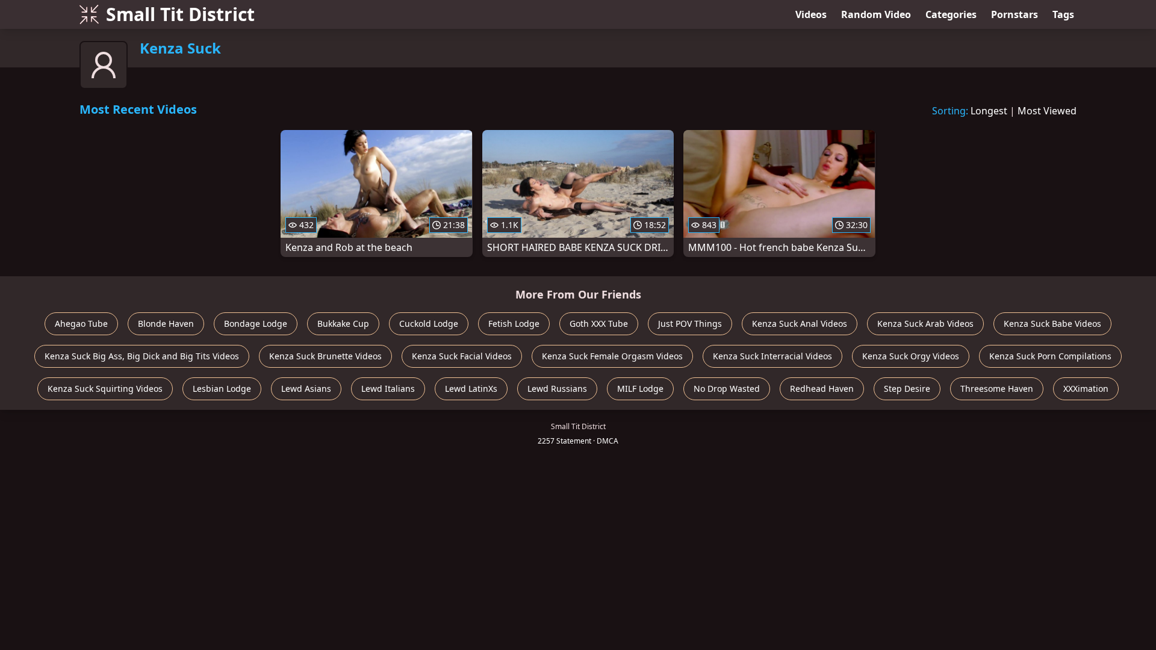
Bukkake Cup (343, 323)
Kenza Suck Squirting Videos (105, 388)
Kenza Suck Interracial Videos (772, 356)
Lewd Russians (557, 388)
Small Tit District (180, 14)
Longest (989, 110)
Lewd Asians (306, 388)
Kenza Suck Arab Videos (925, 323)
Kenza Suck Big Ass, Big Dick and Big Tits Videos (142, 356)
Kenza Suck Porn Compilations (1050, 356)
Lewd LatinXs (471, 388)
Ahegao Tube (81, 323)
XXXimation (1085, 388)
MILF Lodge (640, 388)
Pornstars (1014, 14)
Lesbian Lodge (222, 388)
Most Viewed (1047, 110)
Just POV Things (690, 323)
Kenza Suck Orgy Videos (910, 356)
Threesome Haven (996, 388)
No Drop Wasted (727, 388)
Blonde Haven (166, 323)
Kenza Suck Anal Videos (799, 323)
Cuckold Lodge (428, 323)
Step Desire (907, 388)
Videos (811, 14)
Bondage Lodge (255, 323)
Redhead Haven (822, 388)
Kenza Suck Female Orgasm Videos (612, 356)
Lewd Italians (388, 388)
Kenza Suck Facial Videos (462, 356)
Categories (951, 14)
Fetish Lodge (513, 323)
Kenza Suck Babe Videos (1052, 323)
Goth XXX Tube (599, 323)
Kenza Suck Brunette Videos (325, 356)
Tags (1063, 14)
